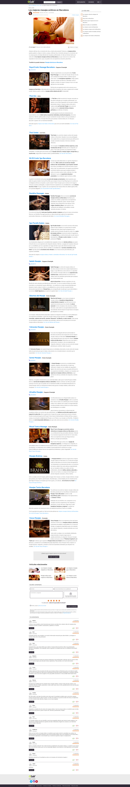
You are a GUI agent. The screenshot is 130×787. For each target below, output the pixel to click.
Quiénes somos (39, 785)
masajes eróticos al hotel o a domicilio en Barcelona (52, 255)
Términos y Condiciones (56, 785)
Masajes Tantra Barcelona (39, 487)
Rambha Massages (36, 193)
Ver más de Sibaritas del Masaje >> (51, 322)
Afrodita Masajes (36, 392)
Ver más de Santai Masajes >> (42, 387)
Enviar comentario (72, 606)
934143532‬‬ (32, 360)
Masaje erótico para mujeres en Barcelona (46, 576)
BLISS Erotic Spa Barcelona (40, 158)
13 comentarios (51, 12)
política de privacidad (42, 605)
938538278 (33, 264)
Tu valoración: (45, 603)
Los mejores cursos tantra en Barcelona (71, 576)
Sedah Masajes (35, 261)
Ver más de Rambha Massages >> (62, 216)
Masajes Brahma (35, 456)
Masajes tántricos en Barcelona (54, 62)
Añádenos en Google (74, 47)
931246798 (32, 330)
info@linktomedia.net (67, 613)
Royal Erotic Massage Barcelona (42, 67)
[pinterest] (36, 781)
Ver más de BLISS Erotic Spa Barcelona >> (51, 189)
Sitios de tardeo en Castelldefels (90, 25)
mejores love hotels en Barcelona (46, 124)
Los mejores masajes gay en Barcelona (71, 569)
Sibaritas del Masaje (37, 295)
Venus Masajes (35, 518)
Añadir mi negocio (54, 557)
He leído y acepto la (38, 605)
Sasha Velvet (36, 15)
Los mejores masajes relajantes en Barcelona (47, 569)
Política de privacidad (66, 785)
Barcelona (34, 5)
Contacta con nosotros (47, 785)
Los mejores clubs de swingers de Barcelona (90, 15)
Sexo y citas (39, 5)
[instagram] (34, 781)
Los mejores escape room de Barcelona (92, 29)
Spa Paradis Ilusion (36, 223)
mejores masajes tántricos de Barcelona (68, 511)
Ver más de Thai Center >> (65, 153)
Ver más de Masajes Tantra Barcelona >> (39, 513)
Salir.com (30, 5)
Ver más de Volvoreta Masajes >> (43, 353)
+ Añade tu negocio (75, 15)
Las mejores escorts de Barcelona (90, 27)
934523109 (33, 70)
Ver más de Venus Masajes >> (41, 546)
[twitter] (31, 781)
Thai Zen (32, 96)
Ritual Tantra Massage (38, 426)
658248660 (33, 395)
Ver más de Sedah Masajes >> (65, 291)
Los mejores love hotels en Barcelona (91, 36)
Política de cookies (74, 785)
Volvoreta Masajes (36, 327)
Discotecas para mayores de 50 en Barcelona (90, 21)
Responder (31, 628)
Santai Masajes (35, 357)
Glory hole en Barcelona (88, 18)
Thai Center (34, 132)
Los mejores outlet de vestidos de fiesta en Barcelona (92, 32)
